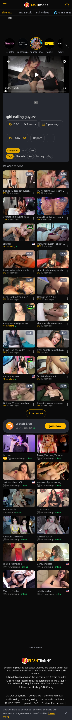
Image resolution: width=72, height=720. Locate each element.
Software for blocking (29, 687)
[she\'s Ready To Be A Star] (53, 315)
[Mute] (8, 61)
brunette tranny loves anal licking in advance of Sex (51, 403)
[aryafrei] (19, 235)
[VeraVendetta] (53, 556)
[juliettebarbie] (53, 583)
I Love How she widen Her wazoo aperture (16, 350)
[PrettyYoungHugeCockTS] (19, 315)
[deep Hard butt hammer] (19, 289)
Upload (27, 703)
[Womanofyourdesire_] (53, 474)
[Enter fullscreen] (65, 88)
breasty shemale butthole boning (17, 270)
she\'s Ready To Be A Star (49, 323)
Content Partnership (53, 703)
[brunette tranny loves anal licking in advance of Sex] (53, 395)
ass (30, 156)
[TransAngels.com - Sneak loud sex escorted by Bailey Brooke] (53, 235)
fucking (40, 156)
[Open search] (67, 4)
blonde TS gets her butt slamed (16, 191)
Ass (32, 150)
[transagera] (53, 501)
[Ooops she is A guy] (53, 289)
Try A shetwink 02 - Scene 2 (50, 191)
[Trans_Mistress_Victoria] (53, 447)
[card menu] (33, 192)
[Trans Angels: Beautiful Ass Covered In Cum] (53, 342)
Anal (24, 150)
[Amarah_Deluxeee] (19, 528)
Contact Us (35, 695)
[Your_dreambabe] (19, 556)
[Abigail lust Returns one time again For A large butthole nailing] (53, 209)
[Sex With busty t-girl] (53, 368)
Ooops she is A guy (46, 297)
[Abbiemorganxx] (19, 368)
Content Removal (53, 695)
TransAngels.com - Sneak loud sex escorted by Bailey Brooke (51, 244)
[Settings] (65, 61)
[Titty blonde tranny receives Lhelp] (53, 262)
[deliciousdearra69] (19, 474)
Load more (36, 413)
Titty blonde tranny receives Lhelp (50, 270)
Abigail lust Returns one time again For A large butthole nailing (51, 217)
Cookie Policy (12, 699)
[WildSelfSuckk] (53, 528)
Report (37, 138)
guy (49, 156)
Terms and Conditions (52, 699)
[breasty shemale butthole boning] (19, 262)
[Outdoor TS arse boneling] (19, 395)
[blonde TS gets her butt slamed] (19, 182)
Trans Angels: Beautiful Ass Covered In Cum (50, 350)
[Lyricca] (19, 447)
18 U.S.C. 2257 (12, 703)
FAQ (36, 703)
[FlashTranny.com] (36, 5)
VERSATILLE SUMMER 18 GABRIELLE (16, 217)
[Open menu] (4, 4)
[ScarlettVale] (19, 501)
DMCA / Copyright (16, 695)
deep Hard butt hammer (15, 297)
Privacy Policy (29, 699)
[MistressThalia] (19, 583)
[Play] (36, 74)
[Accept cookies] (65, 713)
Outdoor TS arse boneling (16, 403)
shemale (20, 156)
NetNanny (48, 687)
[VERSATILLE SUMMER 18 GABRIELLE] (19, 209)
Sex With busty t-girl (47, 376)
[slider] (36, 91)
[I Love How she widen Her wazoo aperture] (19, 342)
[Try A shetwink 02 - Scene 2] (53, 182)
